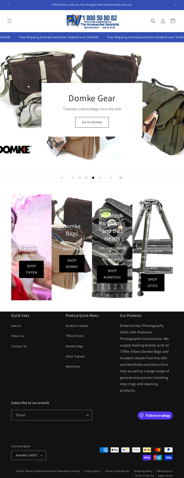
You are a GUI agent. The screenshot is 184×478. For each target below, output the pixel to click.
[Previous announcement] (9, 5)
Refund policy (165, 471)
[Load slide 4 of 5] (93, 177)
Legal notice (165, 475)
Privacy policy (92, 471)
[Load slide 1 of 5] (73, 177)
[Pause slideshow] (122, 178)
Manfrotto (73, 366)
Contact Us (19, 346)
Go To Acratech (92, 128)
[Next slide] (111, 178)
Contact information (117, 471)
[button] (9, 21)
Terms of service (144, 475)
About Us (18, 336)
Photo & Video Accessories (40, 471)
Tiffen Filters (75, 336)
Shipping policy (143, 471)
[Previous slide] (62, 178)
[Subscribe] (87, 415)
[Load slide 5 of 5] (99, 177)
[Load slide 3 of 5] (86, 177)
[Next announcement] (175, 5)
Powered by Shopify (68, 471)
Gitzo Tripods (75, 356)
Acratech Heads (77, 326)
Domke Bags (75, 346)
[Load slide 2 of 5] (79, 177)
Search (16, 326)
